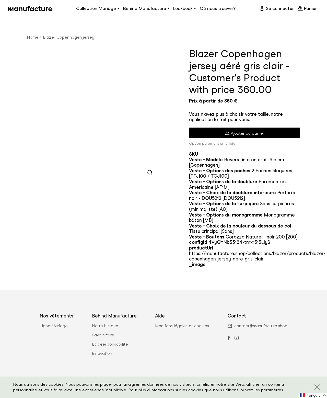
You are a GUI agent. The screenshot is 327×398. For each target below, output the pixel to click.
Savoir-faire (103, 335)
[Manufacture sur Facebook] (229, 338)
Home (32, 37)
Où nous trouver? (218, 8)
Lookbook (183, 8)
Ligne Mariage (54, 326)
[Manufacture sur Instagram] (237, 338)
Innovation (102, 353)
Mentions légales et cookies (182, 326)
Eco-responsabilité (110, 344)
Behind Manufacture (144, 8)
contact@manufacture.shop (260, 326)
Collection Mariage (96, 8)
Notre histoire (105, 326)
